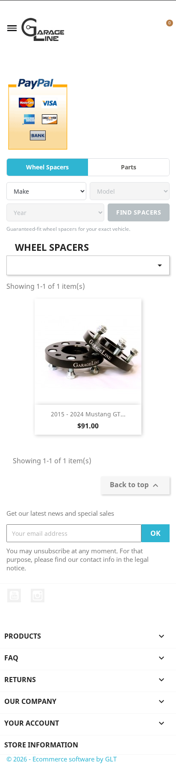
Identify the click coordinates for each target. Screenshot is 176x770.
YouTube (14, 595)
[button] (137, 28)
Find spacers (138, 212)
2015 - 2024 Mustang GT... (88, 414)
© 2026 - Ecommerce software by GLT (61, 759)
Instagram (37, 595)
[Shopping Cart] (165, 28)
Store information (41, 745)
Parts (128, 167)
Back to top (135, 485)
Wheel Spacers (47, 167)
